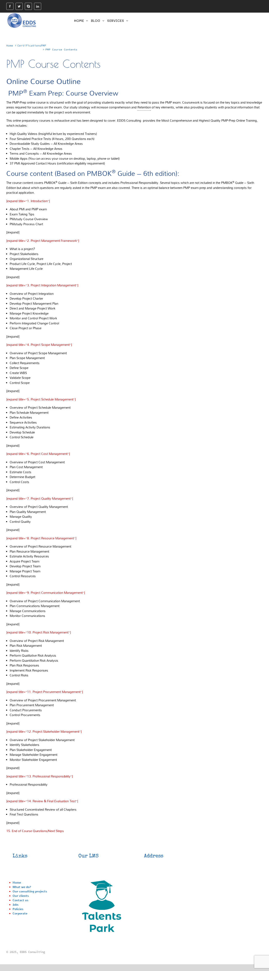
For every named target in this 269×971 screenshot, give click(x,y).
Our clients (21, 896)
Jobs (15, 905)
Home (9, 45)
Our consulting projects (30, 891)
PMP (43, 45)
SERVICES (115, 20)
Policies (18, 909)
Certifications (29, 45)
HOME (79, 20)
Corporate (20, 914)
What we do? (22, 887)
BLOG (95, 20)
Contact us (20, 900)
